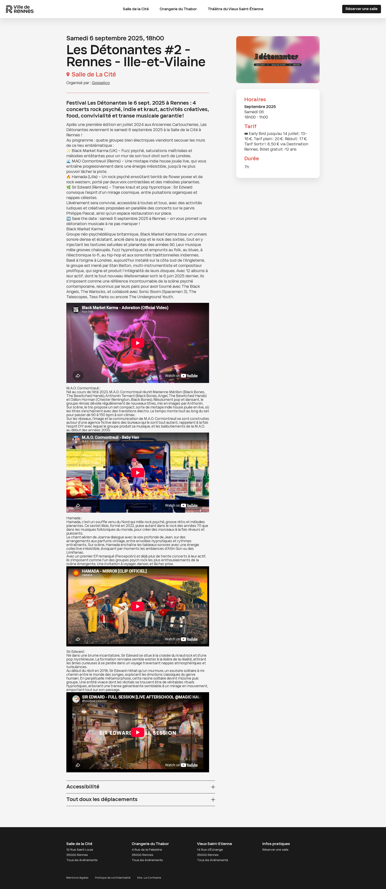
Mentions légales (77, 878)
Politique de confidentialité (112, 878)
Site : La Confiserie (149, 878)
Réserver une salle (362, 9)
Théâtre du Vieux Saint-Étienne (235, 9)
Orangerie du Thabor (178, 9)
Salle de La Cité (94, 75)
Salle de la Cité (136, 9)
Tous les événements (82, 860)
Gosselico (101, 83)
